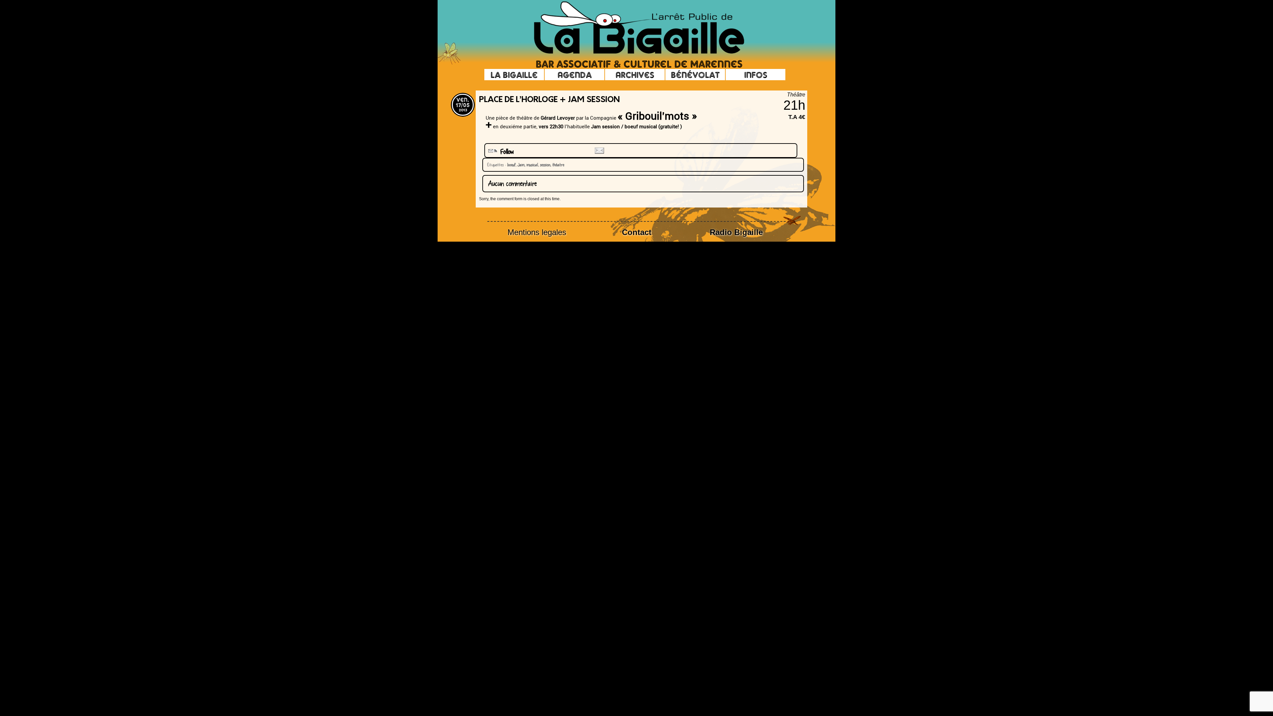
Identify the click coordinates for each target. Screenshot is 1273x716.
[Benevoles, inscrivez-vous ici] (449, 63)
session (544, 164)
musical (531, 164)
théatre (557, 164)
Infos (755, 74)
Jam (519, 164)
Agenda (575, 74)
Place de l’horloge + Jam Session (549, 100)
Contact (636, 232)
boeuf (510, 164)
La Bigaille (514, 74)
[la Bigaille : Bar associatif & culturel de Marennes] (630, 28)
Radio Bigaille (736, 232)
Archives (635, 74)
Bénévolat (695, 74)
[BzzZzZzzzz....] (771, 18)
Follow (504, 151)
